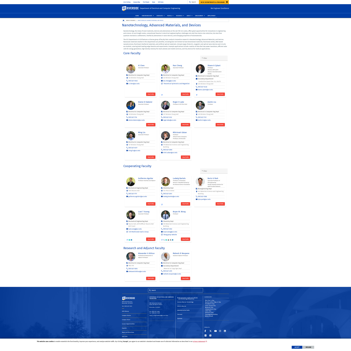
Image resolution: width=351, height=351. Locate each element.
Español (124, 328)
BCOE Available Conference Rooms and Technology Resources (187, 298)
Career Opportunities (128, 324)
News (153, 2)
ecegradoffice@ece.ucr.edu (160, 315)
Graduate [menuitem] (160, 15)
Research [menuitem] (179, 15)
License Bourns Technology (185, 302)
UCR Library (125, 311)
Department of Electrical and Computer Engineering (160, 8)
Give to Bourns (181, 306)
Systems (179, 318)
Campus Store (126, 319)
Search (194, 2)
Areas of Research (130, 20)
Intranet (179, 314)
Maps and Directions (128, 332)
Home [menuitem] (137, 15)
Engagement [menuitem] (199, 15)
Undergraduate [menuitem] (147, 15)
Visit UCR (124, 336)
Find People (146, 2)
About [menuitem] (189, 15)
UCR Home (160, 2)
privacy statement (199, 341)
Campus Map (136, 2)
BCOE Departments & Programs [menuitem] (213, 2)
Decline (308, 347)
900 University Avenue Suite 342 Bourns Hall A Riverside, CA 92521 (155, 305)
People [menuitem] (169, 15)
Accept (297, 347)
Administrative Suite (183, 310)
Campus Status (126, 315)
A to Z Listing (126, 2)
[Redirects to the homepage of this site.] (123, 20)
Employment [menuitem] (212, 15)
